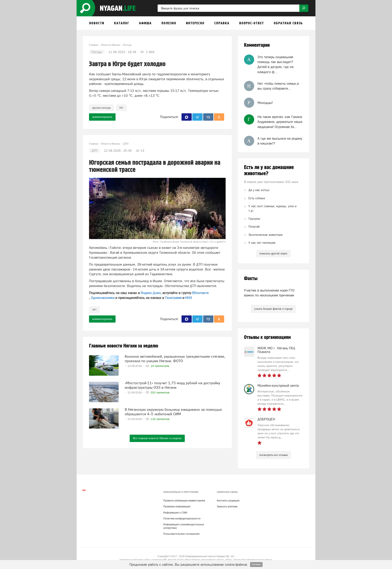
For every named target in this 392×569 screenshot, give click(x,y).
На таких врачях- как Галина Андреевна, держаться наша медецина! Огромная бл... (279, 122)
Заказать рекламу (227, 506)
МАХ (188, 298)
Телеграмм (173, 298)
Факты (250, 279)
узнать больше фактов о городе (273, 308)
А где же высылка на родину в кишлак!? (279, 140)
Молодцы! (265, 103)
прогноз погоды (101, 107)
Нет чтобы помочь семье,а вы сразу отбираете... (278, 85)
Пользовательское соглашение (181, 533)
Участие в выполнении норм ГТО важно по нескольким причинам (269, 292)
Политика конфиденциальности (181, 518)
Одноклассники (103, 298)
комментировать (102, 116)
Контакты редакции (228, 500)
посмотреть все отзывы (273, 455)
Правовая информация (176, 506)
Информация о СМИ (175, 512)
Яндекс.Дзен (151, 293)
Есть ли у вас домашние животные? (269, 170)
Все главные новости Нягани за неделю (157, 438)
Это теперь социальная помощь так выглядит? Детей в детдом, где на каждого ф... (275, 64)
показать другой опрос (273, 253)
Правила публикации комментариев (184, 500)
